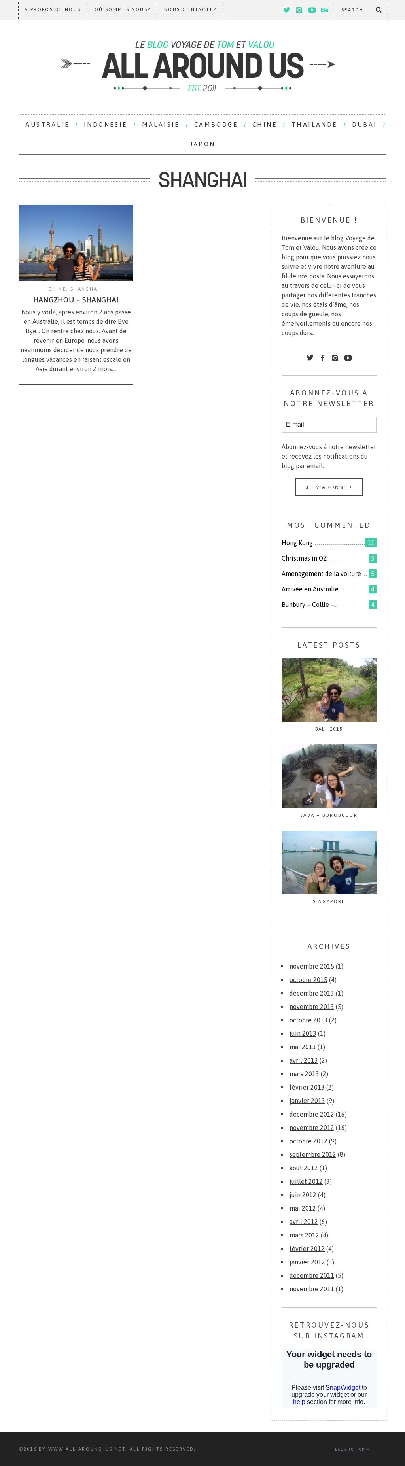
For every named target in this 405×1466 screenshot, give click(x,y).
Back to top (351, 1449)
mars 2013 (304, 1073)
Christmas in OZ (304, 558)
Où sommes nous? (123, 9)
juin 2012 (303, 1194)
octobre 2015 (308, 979)
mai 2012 (303, 1208)
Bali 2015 (329, 729)
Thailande (314, 124)
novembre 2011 (312, 1288)
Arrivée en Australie (310, 589)
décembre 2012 (312, 1114)
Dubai (364, 124)
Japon (203, 144)
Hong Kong (297, 542)
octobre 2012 (308, 1141)
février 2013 (307, 1087)
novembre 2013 (312, 1006)
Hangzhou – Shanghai (76, 300)
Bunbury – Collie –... (310, 604)
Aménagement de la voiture (321, 573)
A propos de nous (53, 9)
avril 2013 (304, 1060)
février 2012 (307, 1248)
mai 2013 (303, 1046)
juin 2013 (303, 1033)
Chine (264, 124)
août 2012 (304, 1167)
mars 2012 (304, 1235)
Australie (47, 124)
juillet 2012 (306, 1181)
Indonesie (106, 124)
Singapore (329, 901)
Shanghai (85, 289)
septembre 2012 (313, 1154)
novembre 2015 (312, 966)
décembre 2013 (312, 993)
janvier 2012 (307, 1262)
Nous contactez (190, 9)
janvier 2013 (307, 1100)
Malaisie (161, 124)
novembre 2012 (312, 1127)
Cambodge (216, 124)
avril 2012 (304, 1221)
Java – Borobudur (329, 815)
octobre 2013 (308, 1020)
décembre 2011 (312, 1275)
